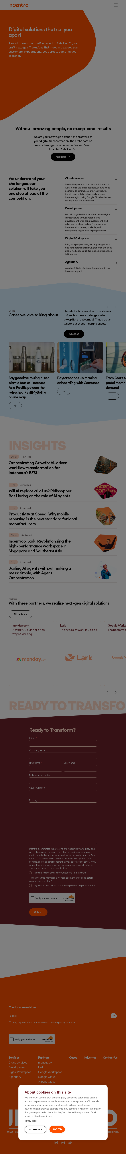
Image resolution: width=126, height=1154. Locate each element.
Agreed (57, 1129)
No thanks (35, 1129)
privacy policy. (31, 1121)
